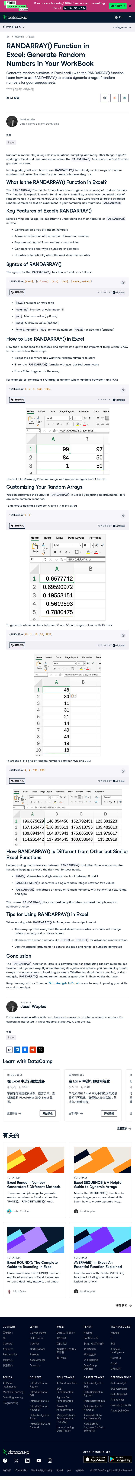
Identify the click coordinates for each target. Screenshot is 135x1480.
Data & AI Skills (66, 1332)
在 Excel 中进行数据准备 (26, 1081)
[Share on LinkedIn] (17, 1050)
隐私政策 (7, 1470)
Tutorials (19, 36)
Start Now (116, 5)
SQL (113, 1343)
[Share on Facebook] (25, 1050)
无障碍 (60, 1470)
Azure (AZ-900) (120, 1410)
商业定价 (62, 1338)
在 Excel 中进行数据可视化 (89, 1081)
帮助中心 (8, 1360)
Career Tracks (38, 1332)
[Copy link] (9, 1050)
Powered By (105, 292)
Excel (32, 36)
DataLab (35, 1365)
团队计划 (62, 1343)
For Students (91, 1338)
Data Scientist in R (94, 1400)
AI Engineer (117, 1399)
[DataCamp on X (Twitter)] (16, 1461)
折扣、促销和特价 (94, 1343)
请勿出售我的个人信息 (41, 1470)
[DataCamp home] (27, 1452)
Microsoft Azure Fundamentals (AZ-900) (66, 1418)
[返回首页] (15, 17)
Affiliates (8, 1349)
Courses (34, 1343)
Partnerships (10, 1354)
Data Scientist (119, 1394)
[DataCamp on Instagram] (50, 1461)
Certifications (37, 1349)
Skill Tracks (36, 1338)
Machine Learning (13, 1392)
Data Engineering (13, 1397)
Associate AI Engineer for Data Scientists (94, 1427)
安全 (69, 1470)
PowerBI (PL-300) (121, 1405)
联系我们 (8, 1365)
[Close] (130, 6)
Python (115, 1332)
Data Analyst (118, 1383)
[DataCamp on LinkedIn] (27, 1461)
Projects (34, 1354)
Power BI (116, 1357)
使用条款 (80, 1470)
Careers (7, 1343)
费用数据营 (90, 1349)
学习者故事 (90, 1354)
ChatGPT (116, 1368)
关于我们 (8, 1332)
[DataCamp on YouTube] (39, 1461)
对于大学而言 (91, 1360)
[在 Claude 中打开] (114, 98)
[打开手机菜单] (130, 17)
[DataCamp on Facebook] (5, 1461)
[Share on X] (40, 1050)
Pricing (88, 1332)
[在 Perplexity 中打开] (124, 98)
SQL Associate (119, 1388)
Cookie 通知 (21, 1470)
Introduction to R (39, 1400)
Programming (10, 1403)
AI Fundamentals (67, 1383)
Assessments (37, 1360)
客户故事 (62, 1357)
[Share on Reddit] (33, 1050)
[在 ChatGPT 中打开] (105, 98)
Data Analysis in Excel (64, 983)
